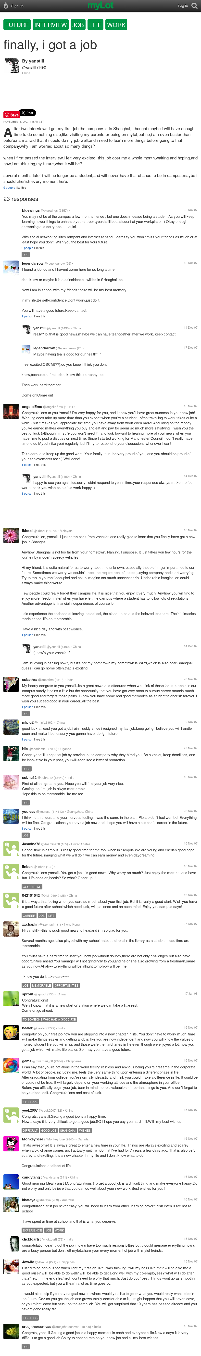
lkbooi (27, 530)
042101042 (31, 895)
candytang (31, 1177)
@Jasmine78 (50, 844)
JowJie (28, 1261)
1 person (27, 316)
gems (26, 1061)
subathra (29, 679)
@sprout (40, 994)
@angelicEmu (53, 406)
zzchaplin (30, 924)
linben (27, 866)
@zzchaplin (47, 924)
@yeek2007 (47, 1110)
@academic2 (38, 748)
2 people (27, 248)
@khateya (43, 1200)
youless (28, 811)
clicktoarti (30, 1239)
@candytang (50, 1177)
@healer (39, 1028)
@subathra (46, 679)
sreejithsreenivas (36, 1326)
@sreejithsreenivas (65, 1326)
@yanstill (29, 67)
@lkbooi (39, 530)
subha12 (29, 777)
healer (27, 1028)
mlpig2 (28, 722)
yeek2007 (30, 1110)
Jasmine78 (31, 843)
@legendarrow (55, 263)
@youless (43, 811)
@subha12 (45, 777)
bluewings (31, 210)
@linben (39, 866)
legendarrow (33, 263)
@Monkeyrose (54, 1139)
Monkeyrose (32, 1139)
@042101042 (50, 895)
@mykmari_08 (42, 1061)
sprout (27, 994)
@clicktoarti (48, 1239)
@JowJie (41, 1262)
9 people (9, 187)
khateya (28, 1199)
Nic (25, 748)
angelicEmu (32, 406)
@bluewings (49, 210)
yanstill (36, 61)
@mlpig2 (41, 722)
